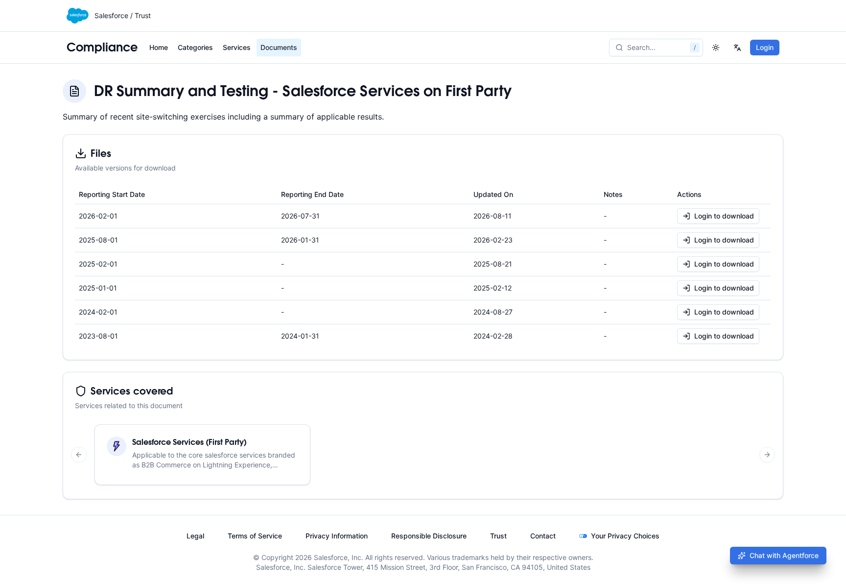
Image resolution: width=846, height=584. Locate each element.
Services (237, 47)
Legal (195, 536)
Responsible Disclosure (429, 536)
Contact (543, 536)
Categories (195, 47)
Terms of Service (255, 536)
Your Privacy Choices (625, 536)
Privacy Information (337, 536)
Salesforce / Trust (122, 15)
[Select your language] (737, 47)
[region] (423, 454)
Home (158, 47)
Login (765, 47)
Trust (498, 536)
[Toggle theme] (716, 47)
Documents (278, 47)
